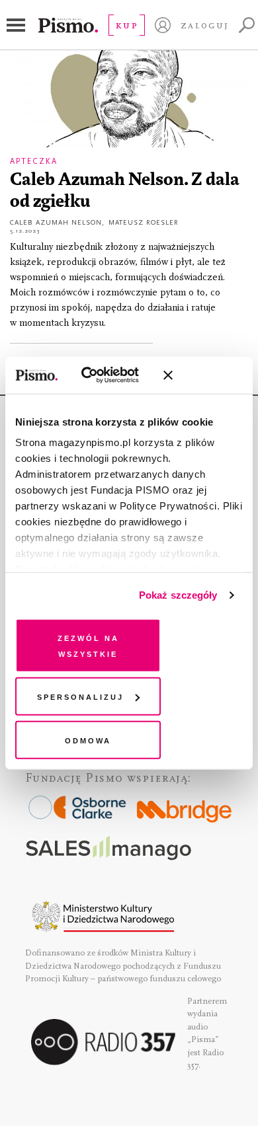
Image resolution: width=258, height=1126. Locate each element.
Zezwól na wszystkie (88, 644)
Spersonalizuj (80, 696)
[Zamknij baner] (203, 375)
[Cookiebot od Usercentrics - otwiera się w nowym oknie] (98, 375)
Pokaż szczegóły (178, 595)
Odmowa (88, 739)
